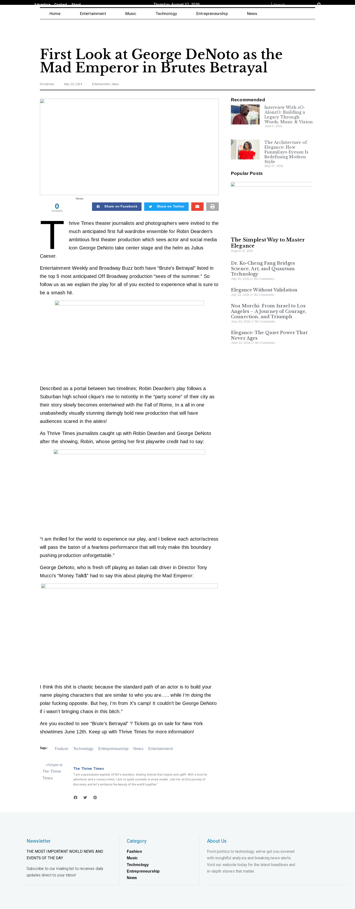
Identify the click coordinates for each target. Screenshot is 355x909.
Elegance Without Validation (264, 290)
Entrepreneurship (212, 13)
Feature (61, 749)
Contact (60, 5)
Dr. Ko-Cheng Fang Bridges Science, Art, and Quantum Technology (263, 269)
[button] (117, 206)
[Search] (319, 4)
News (252, 13)
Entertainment (93, 13)
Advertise (42, 5)
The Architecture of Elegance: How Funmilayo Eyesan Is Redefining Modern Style (286, 152)
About (76, 5)
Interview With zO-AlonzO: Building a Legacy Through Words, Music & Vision (288, 114)
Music (130, 13)
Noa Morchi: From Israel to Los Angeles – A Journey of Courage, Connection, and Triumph (268, 311)
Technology (166, 13)
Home (55, 13)
